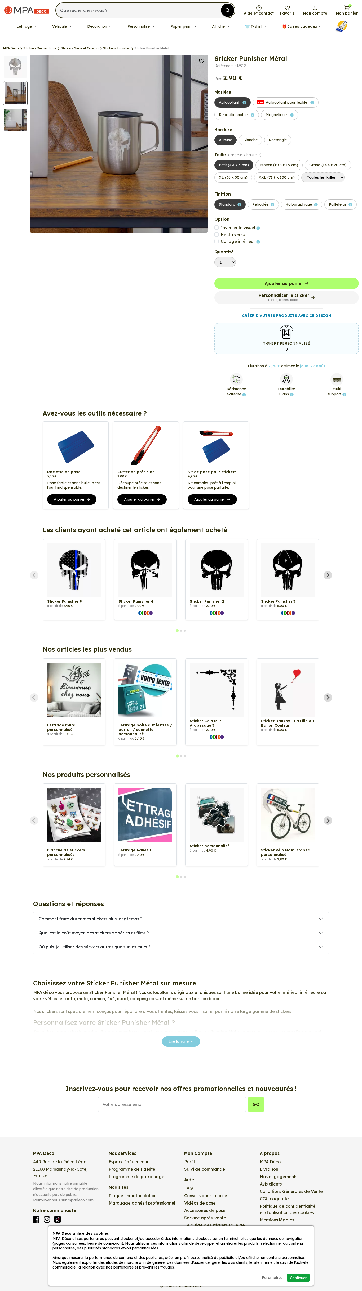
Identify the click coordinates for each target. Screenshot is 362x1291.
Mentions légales (277, 1220)
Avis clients (271, 1184)
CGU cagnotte (274, 1198)
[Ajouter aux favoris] (201, 60)
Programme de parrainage (136, 1176)
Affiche (219, 26)
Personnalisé (139, 26)
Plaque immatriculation (133, 1195)
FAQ (188, 1188)
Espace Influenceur (129, 1161)
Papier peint (181, 26)
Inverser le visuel (238, 227)
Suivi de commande (204, 1169)
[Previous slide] (34, 575)
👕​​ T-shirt (254, 26)
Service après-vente (205, 1217)
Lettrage (24, 26)
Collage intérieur (238, 241)
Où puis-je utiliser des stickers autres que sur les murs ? (95, 946)
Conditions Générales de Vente (291, 1191)
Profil (189, 1161)
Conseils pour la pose (205, 1195)
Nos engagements (278, 1176)
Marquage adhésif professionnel (142, 1203)
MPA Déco (270, 1161)
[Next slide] (328, 575)
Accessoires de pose (205, 1210)
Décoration (97, 26)
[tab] (177, 630)
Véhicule (60, 26)
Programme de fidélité (132, 1169)
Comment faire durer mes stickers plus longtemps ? (91, 918)
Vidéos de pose (200, 1203)
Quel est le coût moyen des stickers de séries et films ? (94, 932)
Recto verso (233, 234)
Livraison (269, 1169)
